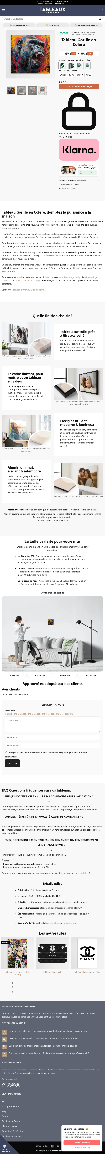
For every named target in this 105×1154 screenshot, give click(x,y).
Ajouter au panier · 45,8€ (78, 86)
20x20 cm (14, 675)
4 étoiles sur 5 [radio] (52, 713)
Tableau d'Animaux (22, 289)
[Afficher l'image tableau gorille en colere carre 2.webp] (22, 90)
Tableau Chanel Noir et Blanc (87, 972)
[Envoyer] (100, 18)
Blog (4, 1101)
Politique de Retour (11, 1121)
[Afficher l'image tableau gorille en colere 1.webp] (11, 90)
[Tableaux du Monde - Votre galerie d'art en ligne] (52, 10)
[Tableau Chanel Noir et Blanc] (87, 953)
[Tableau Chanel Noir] (52, 953)
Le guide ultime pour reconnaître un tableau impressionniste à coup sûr (43, 1046)
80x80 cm (91, 675)
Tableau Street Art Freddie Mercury (17, 973)
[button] (3, 10)
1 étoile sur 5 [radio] (11, 713)
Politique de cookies (11, 1136)
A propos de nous (10, 1106)
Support (62, 60)
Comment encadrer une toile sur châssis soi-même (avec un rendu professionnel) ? (49, 1053)
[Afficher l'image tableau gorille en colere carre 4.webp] (43, 90)
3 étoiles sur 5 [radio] (38, 713)
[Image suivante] (50, 56)
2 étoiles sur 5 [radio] (24, 713)
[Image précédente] (10, 56)
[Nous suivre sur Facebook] (4, 1085)
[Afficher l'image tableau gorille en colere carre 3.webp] (32, 90)
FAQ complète (52, 923)
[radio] (62, 65)
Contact (5, 1116)
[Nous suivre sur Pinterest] (18, 1085)
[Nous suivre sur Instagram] (9, 1085)
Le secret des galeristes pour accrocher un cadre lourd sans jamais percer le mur (48, 1031)
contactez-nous (69, 923)
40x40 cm (40, 675)
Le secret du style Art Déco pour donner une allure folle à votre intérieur (43, 1038)
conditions (84, 873)
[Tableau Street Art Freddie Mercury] (17, 953)
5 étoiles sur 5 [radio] (66, 713)
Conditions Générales (12, 1131)
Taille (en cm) (64, 71)
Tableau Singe (39, 289)
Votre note (10, 710)
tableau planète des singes (28, 280)
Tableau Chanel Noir (52, 972)
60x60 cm (65, 675)
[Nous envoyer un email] (13, 1085)
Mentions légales (10, 1126)
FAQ (4, 1111)
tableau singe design (71, 277)
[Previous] (2, 988)
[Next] (9, 988)
